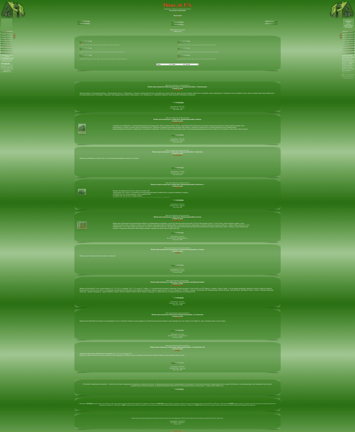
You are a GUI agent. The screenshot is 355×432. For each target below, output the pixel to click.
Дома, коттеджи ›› (178, 24)
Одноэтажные (83, 41)
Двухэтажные (182, 41)
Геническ (344, 70)
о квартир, (92, 403)
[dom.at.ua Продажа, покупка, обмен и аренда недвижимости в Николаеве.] (177, 8)
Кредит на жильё (5, 47)
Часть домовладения (183, 55)
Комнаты (3, 34)
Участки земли (4, 43)
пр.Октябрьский (4, 55)
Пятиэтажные (83, 55)
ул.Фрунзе (4, 60)
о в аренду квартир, (127, 405)
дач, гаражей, (105, 403)
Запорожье (351, 62)
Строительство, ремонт (349, 52)
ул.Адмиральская (7, 58)
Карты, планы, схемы (6, 52)
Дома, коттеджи (4, 45)
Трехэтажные (83, 48)
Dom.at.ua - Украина (350, 31)
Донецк (344, 64)
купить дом (7, 65)
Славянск (352, 57)
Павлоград (344, 60)
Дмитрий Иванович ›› (182, 238)
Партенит (344, 57)
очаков (5, 63)
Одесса (350, 67)
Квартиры (3, 36)
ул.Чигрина (9, 60)
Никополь (352, 60)
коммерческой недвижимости (135, 403)
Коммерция (3, 38)
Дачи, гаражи (4, 40)
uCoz (180, 423)
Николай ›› (182, 205)
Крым (348, 60)
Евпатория (344, 65)
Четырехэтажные (182, 48)
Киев (350, 64)
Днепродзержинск (348, 58)
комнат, (100, 403)
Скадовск (349, 68)
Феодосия (344, 69)
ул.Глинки (7, 56)
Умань (343, 59)
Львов (350, 55)
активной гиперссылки (210, 418)
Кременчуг (344, 67)
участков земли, (113, 403)
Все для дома (350, 47)
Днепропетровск (350, 65)
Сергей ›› (182, 108)
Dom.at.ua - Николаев (6, 31)
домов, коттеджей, (122, 403)
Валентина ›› (182, 303)
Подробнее (177, 102)
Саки (347, 57)
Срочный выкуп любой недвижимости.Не (8, 70)
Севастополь (348, 70)
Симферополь (345, 55)
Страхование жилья (5, 50)
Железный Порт (345, 62)
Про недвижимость (350, 50)
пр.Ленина (10, 55)
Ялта (352, 69)
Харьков (344, 72)
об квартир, (233, 403)
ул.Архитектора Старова (6, 59)
